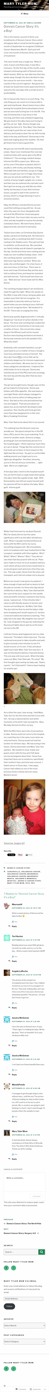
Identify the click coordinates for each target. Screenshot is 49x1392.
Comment (36, 1196)
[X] (13, 1267)
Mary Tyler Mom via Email (20, 1281)
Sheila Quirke (34, 23)
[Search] (41, 1252)
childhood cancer (30, 872)
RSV (20, 357)
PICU (28, 883)
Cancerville (13, 872)
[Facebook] (6, 1267)
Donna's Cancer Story (19, 868)
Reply (14, 926)
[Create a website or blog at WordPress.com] (5, 1386)
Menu (25, 14)
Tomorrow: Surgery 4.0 (14, 843)
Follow (9, 1306)
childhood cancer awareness (22, 874)
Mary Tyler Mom (20, 4)
